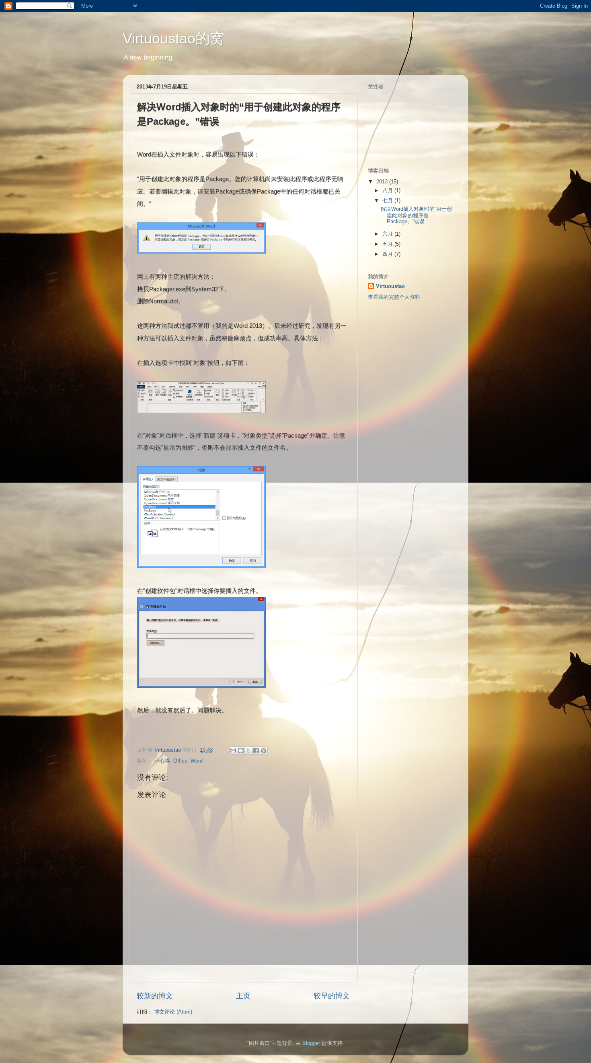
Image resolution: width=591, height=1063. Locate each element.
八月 (388, 190)
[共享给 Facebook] (256, 750)
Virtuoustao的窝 (173, 38)
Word (197, 761)
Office (180, 761)
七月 (388, 200)
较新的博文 (155, 996)
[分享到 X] (248, 750)
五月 (388, 244)
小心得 (162, 761)
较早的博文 (332, 996)
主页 (243, 996)
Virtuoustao (390, 286)
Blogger (311, 1043)
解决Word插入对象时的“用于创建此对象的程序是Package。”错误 (416, 215)
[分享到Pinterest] (264, 750)
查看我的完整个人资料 (394, 297)
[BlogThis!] (241, 750)
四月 (388, 254)
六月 (388, 234)
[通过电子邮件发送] (233, 750)
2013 (382, 182)
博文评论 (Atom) (173, 1012)
